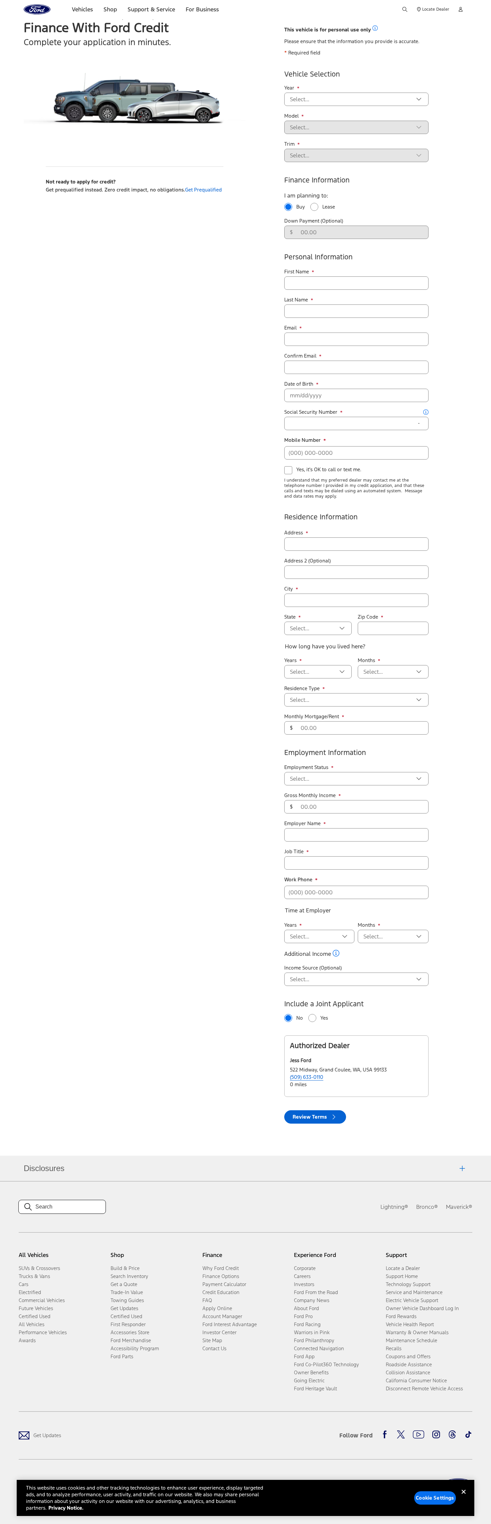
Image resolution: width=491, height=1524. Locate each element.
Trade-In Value (127, 1292)
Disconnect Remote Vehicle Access (424, 1388)
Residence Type (304, 688)
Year (292, 88)
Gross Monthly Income (312, 795)
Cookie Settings (435, 1498)
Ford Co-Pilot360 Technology (326, 1364)
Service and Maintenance (414, 1292)
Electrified (30, 1292)
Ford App (304, 1356)
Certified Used (34, 1316)
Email (293, 328)
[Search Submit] (405, 9)
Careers (302, 1276)
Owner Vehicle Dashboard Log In (422, 1308)
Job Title (296, 851)
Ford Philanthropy (314, 1340)
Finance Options (220, 1276)
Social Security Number (313, 412)
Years (293, 660)
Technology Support (408, 1284)
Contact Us (214, 1348)
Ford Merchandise (131, 1340)
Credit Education (220, 1292)
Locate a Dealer (403, 1268)
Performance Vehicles (43, 1332)
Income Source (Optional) (313, 968)
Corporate (305, 1268)
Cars (23, 1284)
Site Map (212, 1340)
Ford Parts (122, 1356)
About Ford (306, 1308)
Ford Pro (303, 1316)
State (292, 617)
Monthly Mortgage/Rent (314, 716)
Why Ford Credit (220, 1268)
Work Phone (301, 879)
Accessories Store (130, 1332)
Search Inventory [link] (129, 1276)
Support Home (402, 1276)
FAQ (207, 1300)
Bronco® (427, 1207)
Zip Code (370, 617)
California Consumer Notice (416, 1380)
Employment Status (309, 767)
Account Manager (222, 1316)
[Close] (463, 1497)
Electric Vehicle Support (412, 1300)
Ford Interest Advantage (229, 1324)
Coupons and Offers (408, 1356)
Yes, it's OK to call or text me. (328, 469)
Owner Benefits (311, 1372)
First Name (299, 271)
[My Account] (460, 9)
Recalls (393, 1348)
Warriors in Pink (312, 1332)
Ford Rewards (401, 1316)
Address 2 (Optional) (307, 560)
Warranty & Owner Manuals (417, 1332)
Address (296, 532)
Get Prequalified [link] (203, 189)
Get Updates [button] (124, 1308)
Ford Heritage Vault (315, 1388)
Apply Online (217, 1308)
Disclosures (44, 1168)
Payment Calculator (224, 1284)
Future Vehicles (36, 1308)
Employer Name (305, 823)
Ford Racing (307, 1324)
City (291, 589)
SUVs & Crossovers (39, 1268)
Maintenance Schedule (411, 1340)
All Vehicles (31, 1324)
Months (369, 660)
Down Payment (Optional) (313, 221)
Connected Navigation (319, 1348)
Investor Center (219, 1332)
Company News (311, 1300)
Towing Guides (127, 1300)
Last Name (298, 299)
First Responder (128, 1324)
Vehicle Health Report (410, 1324)
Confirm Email (303, 356)
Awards (27, 1340)
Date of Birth (301, 384)
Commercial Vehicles (42, 1300)
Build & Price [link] (125, 1268)
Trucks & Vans (34, 1276)
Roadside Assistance (409, 1364)
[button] (375, 28)
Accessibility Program (135, 1348)
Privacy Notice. (66, 1508)
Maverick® (459, 1207)
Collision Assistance (408, 1372)
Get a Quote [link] (124, 1284)
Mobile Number (305, 440)
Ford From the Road (316, 1292)
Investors (304, 1284)
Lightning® (394, 1207)
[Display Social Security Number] (419, 423)
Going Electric (309, 1380)
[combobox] (351, 99)
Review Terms (310, 1117)
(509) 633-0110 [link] (306, 1077)
